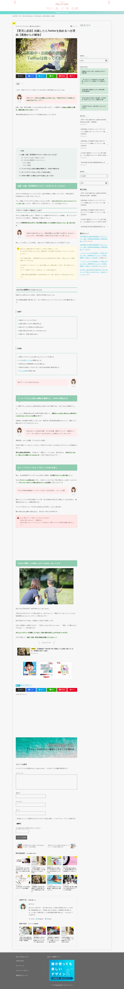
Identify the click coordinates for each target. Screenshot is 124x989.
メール (19, 801)
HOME (15, 16)
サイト (18, 810)
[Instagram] (39, 919)
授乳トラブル (27, 360)
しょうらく (83, 274)
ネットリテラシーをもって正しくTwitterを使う (35, 172)
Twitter (29, 685)
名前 (18, 793)
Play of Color (62, 4)
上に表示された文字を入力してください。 (29, 828)
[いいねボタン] (18, 83)
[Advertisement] (46, 132)
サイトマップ (20, 965)
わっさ (102, 266)
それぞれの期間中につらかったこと (33, 160)
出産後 (27, 165)
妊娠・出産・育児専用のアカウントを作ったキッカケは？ (38, 154)
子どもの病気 (23, 371)
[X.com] (32, 919)
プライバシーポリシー (22, 970)
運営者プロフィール (22, 975)
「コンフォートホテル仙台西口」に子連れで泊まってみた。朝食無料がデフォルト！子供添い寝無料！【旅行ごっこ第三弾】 (93, 255)
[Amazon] (48, 919)
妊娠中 (27, 162)
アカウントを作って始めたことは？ (33, 157)
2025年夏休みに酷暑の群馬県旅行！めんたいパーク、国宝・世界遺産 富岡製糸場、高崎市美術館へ (93, 239)
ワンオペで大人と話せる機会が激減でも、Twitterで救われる (39, 168)
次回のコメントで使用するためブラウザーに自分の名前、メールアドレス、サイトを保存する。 (47, 818)
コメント (19, 773)
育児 (20, 16)
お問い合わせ (20, 960)
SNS (24, 685)
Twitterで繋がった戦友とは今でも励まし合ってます (36, 175)
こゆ (86, 249)
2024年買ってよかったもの (62, 12)
